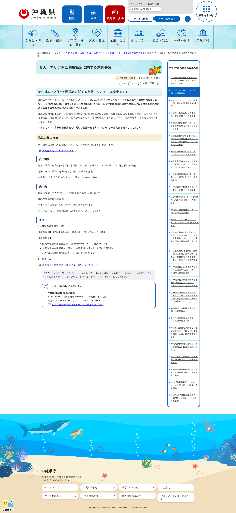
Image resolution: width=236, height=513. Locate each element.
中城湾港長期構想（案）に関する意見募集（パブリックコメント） (184, 126)
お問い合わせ (90, 487)
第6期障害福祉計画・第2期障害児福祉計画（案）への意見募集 (184, 200)
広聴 (96, 53)
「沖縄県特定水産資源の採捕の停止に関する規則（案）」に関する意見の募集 (184, 270)
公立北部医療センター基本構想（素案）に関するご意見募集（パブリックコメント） (184, 164)
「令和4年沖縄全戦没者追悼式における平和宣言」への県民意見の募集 (184, 81)
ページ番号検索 (167, 18)
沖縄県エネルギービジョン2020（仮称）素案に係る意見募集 (185, 222)
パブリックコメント (111, 53)
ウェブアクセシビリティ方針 (175, 497)
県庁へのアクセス (131, 487)
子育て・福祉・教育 (75, 42)
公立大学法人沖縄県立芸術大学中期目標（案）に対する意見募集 (184, 359)
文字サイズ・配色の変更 (146, 3)
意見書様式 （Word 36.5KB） (58, 150)
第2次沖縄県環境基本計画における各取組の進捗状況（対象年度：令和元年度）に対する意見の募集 (184, 140)
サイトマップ (52, 487)
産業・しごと (118, 42)
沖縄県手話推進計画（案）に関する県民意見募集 (184, 211)
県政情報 (202, 40)
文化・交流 (97, 40)
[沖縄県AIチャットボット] (7, 505)
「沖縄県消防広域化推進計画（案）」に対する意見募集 (184, 188)
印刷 (124, 83)
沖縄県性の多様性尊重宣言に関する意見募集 (184, 309)
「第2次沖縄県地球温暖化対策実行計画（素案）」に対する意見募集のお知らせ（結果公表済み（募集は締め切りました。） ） (184, 238)
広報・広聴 (85, 53)
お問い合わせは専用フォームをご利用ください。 (77, 304)
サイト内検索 (141, 18)
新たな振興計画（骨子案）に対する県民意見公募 (184, 319)
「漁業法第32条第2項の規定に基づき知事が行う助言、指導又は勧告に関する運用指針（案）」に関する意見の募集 (184, 255)
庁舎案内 (165, 487)
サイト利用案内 (53, 496)
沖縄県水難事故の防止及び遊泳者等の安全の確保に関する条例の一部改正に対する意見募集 (184, 332)
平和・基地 (182, 40)
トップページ (58, 53)
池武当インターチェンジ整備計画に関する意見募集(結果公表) (185, 103)
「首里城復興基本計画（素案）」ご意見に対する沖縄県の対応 (184, 177)
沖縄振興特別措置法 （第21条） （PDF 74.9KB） (69, 265)
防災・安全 (160, 40)
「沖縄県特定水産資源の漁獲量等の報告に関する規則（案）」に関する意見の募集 (184, 283)
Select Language (141, 9)
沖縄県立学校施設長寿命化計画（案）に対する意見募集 (184, 114)
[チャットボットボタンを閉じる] (11, 501)
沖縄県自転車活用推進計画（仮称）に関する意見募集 (183, 153)
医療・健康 (54, 40)
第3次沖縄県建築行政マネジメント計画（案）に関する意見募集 (184, 385)
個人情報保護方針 (131, 496)
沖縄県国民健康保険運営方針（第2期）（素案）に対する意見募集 (184, 398)
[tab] (141, 19)
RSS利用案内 (90, 496)
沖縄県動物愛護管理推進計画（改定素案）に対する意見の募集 (184, 347)
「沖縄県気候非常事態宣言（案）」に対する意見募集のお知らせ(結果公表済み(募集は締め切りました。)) (184, 296)
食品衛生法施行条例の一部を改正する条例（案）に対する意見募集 (184, 372)
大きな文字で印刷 (145, 83)
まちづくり (139, 40)
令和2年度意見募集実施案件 (138, 53)
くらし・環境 (33, 42)
